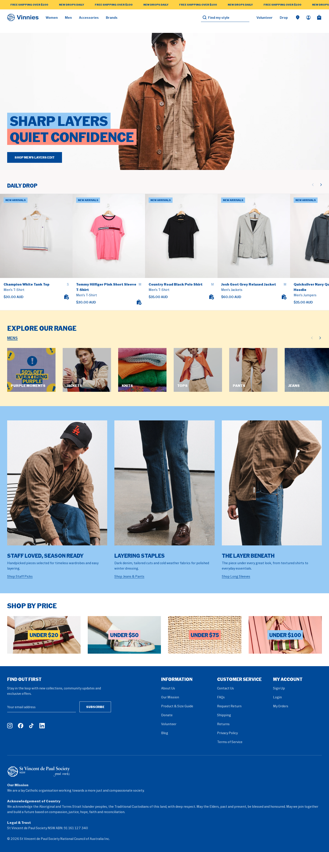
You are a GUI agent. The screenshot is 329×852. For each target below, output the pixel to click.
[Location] (297, 17)
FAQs (221, 697)
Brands (112, 17)
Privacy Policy (227, 733)
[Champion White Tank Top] (36, 236)
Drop (284, 17)
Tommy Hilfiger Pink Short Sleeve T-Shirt (106, 287)
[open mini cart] (319, 17)
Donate (167, 715)
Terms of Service (229, 742)
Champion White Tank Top (26, 284)
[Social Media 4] (42, 725)
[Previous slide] (313, 185)
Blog (164, 733)
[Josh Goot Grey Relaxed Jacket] (254, 236)
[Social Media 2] (20, 725)
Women (52, 17)
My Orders (280, 706)
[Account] (308, 17)
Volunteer (264, 17)
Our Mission (170, 697)
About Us (168, 688)
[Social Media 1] (10, 725)
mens (12, 337)
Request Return (229, 706)
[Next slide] (321, 185)
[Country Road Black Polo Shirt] (181, 236)
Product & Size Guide (177, 706)
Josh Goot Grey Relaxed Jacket (248, 284)
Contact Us (225, 688)
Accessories (89, 17)
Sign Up (279, 688)
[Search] (204, 17)
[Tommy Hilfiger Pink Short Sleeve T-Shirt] (109, 236)
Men (68, 17)
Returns (223, 724)
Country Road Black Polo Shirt (176, 284)
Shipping (224, 715)
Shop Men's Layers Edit (35, 157)
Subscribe (95, 707)
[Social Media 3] (31, 725)
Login (277, 697)
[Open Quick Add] (66, 296)
